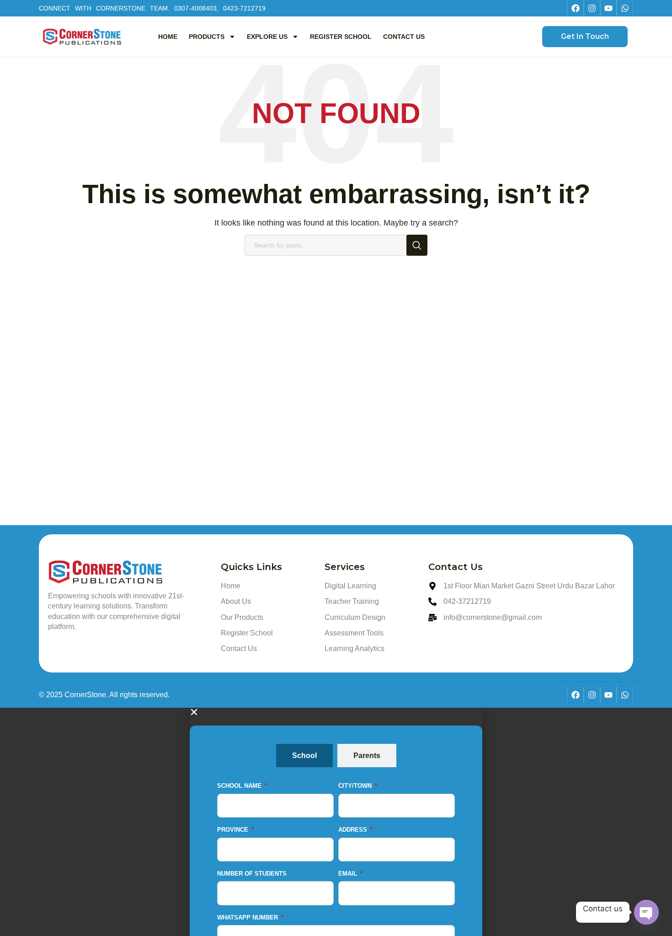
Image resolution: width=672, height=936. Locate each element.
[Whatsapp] (625, 8)
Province (233, 829)
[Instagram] (592, 8)
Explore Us (267, 36)
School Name (240, 785)
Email (348, 873)
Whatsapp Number (248, 917)
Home (167, 36)
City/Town (355, 785)
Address (353, 829)
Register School (341, 36)
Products (206, 36)
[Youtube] (608, 8)
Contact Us (404, 36)
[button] (336, 712)
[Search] (416, 245)
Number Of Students (252, 873)
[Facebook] (575, 8)
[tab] (304, 756)
